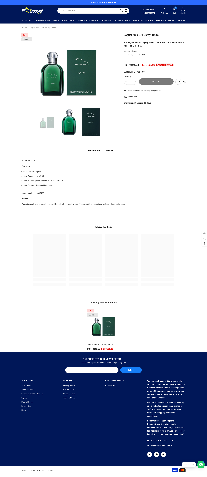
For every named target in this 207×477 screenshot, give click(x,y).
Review (109, 150)
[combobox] (90, 11)
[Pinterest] (163, 454)
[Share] (183, 82)
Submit (131, 370)
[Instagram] (156, 454)
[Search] (93, 11)
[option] (103, 2)
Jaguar (134, 51)
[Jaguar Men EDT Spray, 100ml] (103, 325)
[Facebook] (149, 454)
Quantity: (128, 76)
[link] (49, 279)
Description (94, 150)
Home (24, 27)
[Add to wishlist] (178, 82)
